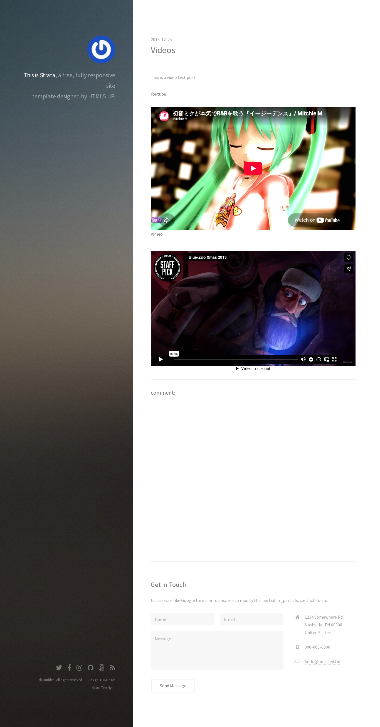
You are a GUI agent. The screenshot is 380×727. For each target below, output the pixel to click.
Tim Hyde (108, 687)
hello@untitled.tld (322, 661)
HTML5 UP (101, 96)
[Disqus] (253, 471)
